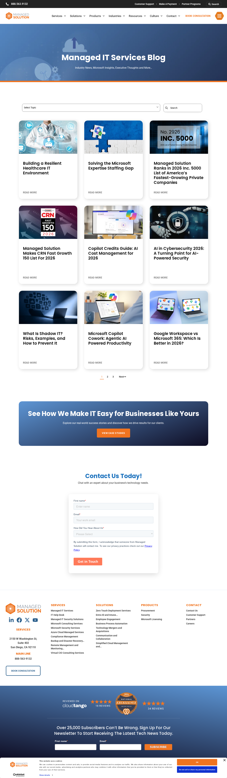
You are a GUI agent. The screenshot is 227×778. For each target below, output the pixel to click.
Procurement (148, 610)
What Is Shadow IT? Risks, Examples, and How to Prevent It (44, 338)
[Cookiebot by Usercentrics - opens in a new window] (18, 775)
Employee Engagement (108, 619)
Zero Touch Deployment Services (113, 610)
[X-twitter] (27, 620)
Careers (190, 623)
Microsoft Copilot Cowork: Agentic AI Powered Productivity (109, 338)
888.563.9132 (19, 3)
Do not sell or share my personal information (197, 770)
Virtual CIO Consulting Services (67, 652)
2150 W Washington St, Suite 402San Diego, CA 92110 (23, 643)
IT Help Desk (57, 615)
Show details (44, 775)
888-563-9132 (23, 658)
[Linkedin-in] (11, 620)
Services (57, 16)
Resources (135, 16)
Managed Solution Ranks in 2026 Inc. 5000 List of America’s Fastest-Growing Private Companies (178, 173)
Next (121, 376)
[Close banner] (224, 760)
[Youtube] (35, 620)
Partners (190, 619)
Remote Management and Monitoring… (64, 647)
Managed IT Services (62, 610)
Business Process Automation (111, 623)
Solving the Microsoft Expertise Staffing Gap (111, 166)
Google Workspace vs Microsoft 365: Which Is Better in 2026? (177, 338)
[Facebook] (19, 620)
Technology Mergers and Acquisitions (109, 630)
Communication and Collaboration (106, 637)
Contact (171, 16)
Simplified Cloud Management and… (112, 645)
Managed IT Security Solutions (67, 619)
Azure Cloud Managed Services (67, 632)
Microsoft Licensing (151, 619)
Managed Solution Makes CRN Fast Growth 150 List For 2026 (47, 253)
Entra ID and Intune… (107, 615)
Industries (115, 16)
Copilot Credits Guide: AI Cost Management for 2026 (113, 253)
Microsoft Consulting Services (67, 623)
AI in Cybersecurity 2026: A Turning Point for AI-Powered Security (179, 253)
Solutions (76, 16)
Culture (154, 16)
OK (197, 762)
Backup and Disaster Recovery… (67, 641)
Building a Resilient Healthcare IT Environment (42, 168)
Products (95, 16)
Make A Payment (168, 4)
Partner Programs (191, 4)
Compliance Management (64, 636)
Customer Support (144, 4)
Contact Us (192, 610)
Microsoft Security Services (65, 628)
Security (145, 615)
